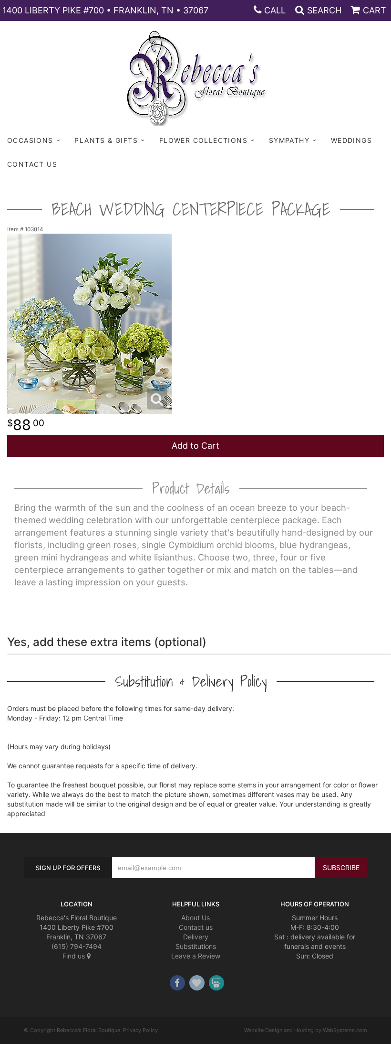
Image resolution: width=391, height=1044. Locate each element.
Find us (74, 956)
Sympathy (289, 140)
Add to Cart (195, 446)
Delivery (195, 937)
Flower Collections (203, 140)
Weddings (351, 140)
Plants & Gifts (106, 140)
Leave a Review (195, 956)
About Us (195, 918)
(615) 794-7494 (76, 946)
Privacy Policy (140, 1030)
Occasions (30, 140)
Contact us (196, 927)
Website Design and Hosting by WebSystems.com (305, 1030)
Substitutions (195, 946)
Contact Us (32, 164)
